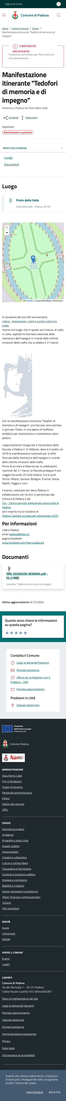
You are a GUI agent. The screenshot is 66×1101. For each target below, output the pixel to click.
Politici (6, 798)
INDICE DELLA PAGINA (15, 148)
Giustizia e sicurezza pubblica (18, 874)
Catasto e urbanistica (14, 857)
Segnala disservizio (13, 1020)
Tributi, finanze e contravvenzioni (21, 897)
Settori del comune (13, 804)
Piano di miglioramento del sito (20, 998)
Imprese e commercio (14, 880)
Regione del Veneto (13, 4)
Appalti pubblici (11, 846)
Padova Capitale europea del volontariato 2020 (30, 516)
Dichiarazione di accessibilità (18, 1055)
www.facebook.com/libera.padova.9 (23, 543)
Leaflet (28, 300)
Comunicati (8, 933)
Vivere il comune (20, 28)
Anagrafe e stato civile (15, 840)
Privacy (6, 1041)
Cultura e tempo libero (15, 863)
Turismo (6, 903)
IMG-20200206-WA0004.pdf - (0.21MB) (27, 576)
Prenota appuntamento (16, 1013)
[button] (58, 15)
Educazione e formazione (16, 869)
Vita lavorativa (10, 908)
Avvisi (5, 928)
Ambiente (8, 835)
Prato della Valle (27, 200)
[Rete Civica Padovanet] (33, 758)
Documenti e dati (12, 776)
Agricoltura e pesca (13, 829)
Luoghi (6, 964)
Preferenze (34, 1092)
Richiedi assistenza (13, 1027)
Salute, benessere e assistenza (20, 891)
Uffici (5, 809)
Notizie (6, 939)
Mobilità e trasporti (13, 886)
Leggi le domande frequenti (18, 1006)
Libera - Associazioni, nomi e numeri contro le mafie (29, 323)
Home (5, 28)
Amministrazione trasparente (19, 1034)
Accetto (54, 1092)
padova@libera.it (19, 534)
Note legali (8, 1048)
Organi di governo (12, 787)
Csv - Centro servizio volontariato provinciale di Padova (30, 505)
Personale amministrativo (17, 792)
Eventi (35, 28)
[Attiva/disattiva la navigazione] (4, 15)
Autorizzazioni (10, 852)
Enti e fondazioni (12, 781)
